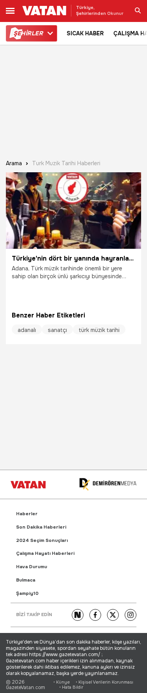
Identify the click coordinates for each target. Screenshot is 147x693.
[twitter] (113, 615)
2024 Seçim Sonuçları (42, 540)
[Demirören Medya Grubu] (107, 484)
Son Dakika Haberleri (41, 527)
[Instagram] (130, 615)
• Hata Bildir (71, 687)
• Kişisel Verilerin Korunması (104, 682)
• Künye (61, 682)
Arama (14, 163)
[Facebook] (95, 615)
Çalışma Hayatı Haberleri (45, 553)
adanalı (27, 330)
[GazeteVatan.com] (28, 484)
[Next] (77, 615)
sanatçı (57, 330)
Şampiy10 (27, 593)
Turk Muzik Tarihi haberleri (66, 163)
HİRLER (28, 33)
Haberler (27, 514)
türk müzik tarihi (99, 330)
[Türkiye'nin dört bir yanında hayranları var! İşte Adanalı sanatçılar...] (73, 210)
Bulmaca (25, 580)
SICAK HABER (85, 33)
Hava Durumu (31, 567)
